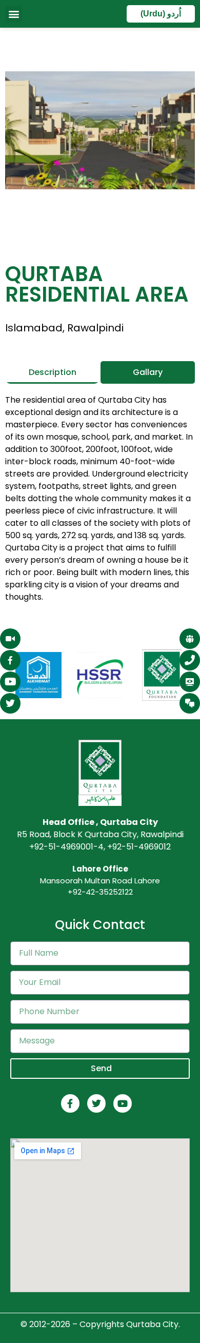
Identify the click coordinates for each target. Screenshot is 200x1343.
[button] (13, 14)
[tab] (52, 372)
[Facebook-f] (70, 1103)
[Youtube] (122, 1103)
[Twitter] (96, 1103)
